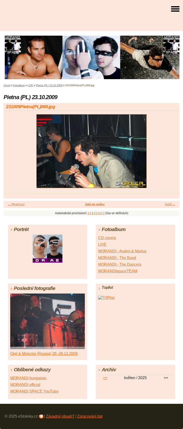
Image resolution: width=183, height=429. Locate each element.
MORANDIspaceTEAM (117, 271)
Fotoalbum (19, 85)
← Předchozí (16, 204)
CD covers (107, 238)
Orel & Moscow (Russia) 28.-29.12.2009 (44, 354)
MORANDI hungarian (28, 378)
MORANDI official (25, 385)
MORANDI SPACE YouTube (34, 391)
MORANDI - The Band (117, 258)
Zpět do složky (95, 204)
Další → (170, 204)
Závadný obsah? (60, 416)
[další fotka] (171, 153)
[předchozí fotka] (11, 153)
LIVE (30, 85)
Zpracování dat (89, 416)
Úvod (7, 85)
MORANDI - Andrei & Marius (122, 251)
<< (105, 378)
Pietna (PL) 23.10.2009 (49, 85)
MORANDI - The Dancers (119, 264)
